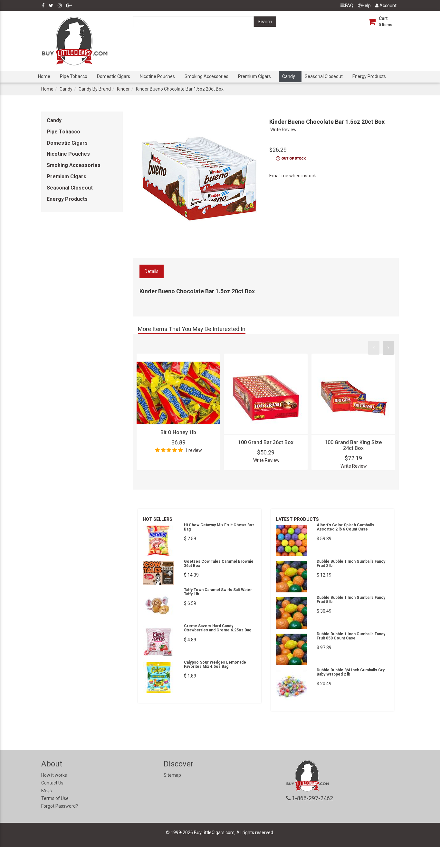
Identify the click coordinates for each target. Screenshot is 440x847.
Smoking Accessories (206, 76)
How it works (54, 775)
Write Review (283, 129)
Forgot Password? (59, 806)
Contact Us (52, 782)
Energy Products (369, 76)
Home (44, 76)
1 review (193, 450)
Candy (288, 76)
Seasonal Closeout (324, 76)
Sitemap (172, 775)
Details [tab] (151, 271)
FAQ (349, 5)
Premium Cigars (254, 76)
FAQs (46, 790)
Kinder (123, 89)
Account (387, 5)
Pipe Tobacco (73, 76)
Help (366, 5)
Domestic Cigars (113, 76)
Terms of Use (55, 798)
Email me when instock (292, 175)
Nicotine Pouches (157, 76)
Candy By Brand (95, 89)
